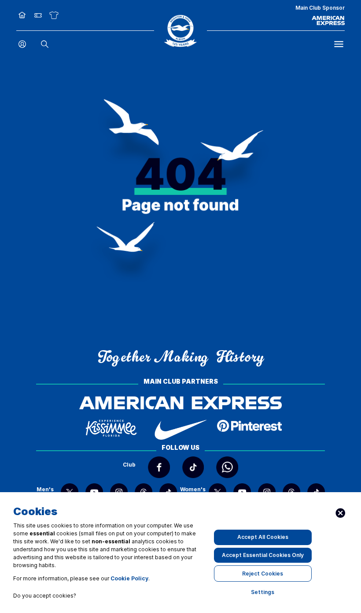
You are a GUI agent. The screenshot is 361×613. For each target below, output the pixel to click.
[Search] (45, 44)
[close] (340, 513)
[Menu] (339, 44)
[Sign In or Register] (22, 44)
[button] (180, 30)
